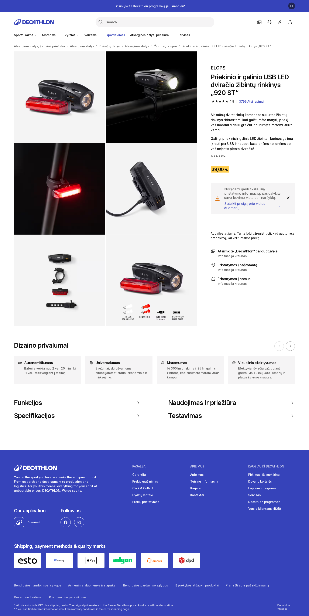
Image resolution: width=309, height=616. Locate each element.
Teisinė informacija (204, 481)
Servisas (184, 35)
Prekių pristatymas (145, 502)
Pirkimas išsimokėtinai (264, 474)
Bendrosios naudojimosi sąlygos (37, 585)
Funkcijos (28, 402)
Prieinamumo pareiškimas (68, 597)
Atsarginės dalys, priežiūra (149, 35)
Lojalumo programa (262, 488)
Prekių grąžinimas (145, 481)
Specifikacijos (34, 415)
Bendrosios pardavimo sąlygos (145, 585)
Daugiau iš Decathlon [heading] (266, 466)
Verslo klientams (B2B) (264, 508)
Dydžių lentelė (142, 495)
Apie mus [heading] (197, 466)
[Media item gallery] (105, 188)
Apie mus (197, 474)
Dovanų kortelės (260, 481)
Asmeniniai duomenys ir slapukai (92, 585)
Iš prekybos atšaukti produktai (197, 585)
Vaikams (90, 35)
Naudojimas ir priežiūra (202, 402)
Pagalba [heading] (138, 466)
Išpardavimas (115, 35)
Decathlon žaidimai (28, 597)
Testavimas (185, 415)
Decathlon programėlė (264, 502)
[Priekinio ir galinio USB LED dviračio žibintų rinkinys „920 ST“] (59, 97)
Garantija (139, 474)
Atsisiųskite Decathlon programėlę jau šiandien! (150, 6)
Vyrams (70, 35)
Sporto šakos (24, 35)
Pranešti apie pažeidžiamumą (247, 585)
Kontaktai (197, 495)
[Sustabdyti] (291, 6)
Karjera (195, 488)
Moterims (49, 35)
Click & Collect (142, 488)
